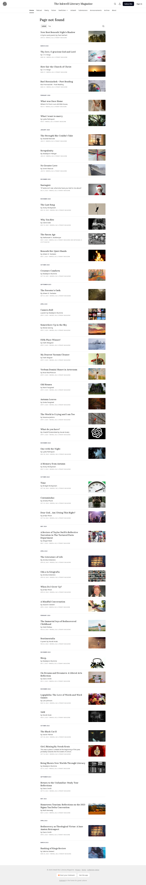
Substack (62, 880)
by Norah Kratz (46, 715)
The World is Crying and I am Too (58, 414)
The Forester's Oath (50, 290)
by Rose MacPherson (48, 372)
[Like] (42, 40)
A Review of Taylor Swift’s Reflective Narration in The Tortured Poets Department (59, 535)
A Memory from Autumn (53, 463)
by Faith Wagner (47, 357)
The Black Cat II (49, 731)
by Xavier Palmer (47, 734)
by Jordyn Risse (46, 515)
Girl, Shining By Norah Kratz (55, 746)
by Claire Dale (46, 223)
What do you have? (50, 429)
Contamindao (47, 498)
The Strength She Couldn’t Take (57, 135)
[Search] (115, 4)
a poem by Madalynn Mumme (52, 313)
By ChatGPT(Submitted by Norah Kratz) (55, 432)
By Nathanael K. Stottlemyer (51, 237)
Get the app (83, 875)
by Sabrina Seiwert (47, 851)
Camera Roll (47, 310)
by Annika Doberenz (48, 575)
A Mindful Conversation (53, 601)
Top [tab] (49, 26)
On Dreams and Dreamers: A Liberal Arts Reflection (61, 674)
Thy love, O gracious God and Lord (58, 51)
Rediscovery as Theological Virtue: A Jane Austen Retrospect (62, 828)
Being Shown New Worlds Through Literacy (63, 763)
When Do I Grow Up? (51, 586)
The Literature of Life (52, 557)
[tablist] (46, 26)
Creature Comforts (50, 270)
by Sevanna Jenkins (48, 417)
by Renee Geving (47, 328)
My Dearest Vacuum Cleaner (55, 354)
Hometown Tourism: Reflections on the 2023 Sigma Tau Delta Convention (63, 806)
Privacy (77, 870)
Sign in (139, 4)
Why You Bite (47, 219)
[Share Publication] (120, 4)
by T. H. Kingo (46, 55)
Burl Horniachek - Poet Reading (57, 81)
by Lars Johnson (46, 700)
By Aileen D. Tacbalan (48, 293)
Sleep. (43, 658)
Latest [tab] (44, 26)
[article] (73, 36)
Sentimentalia (48, 638)
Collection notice (93, 870)
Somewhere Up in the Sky (54, 325)
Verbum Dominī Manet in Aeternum (59, 369)
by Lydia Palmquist (48, 119)
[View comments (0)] (56, 40)
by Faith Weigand (47, 343)
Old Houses (46, 384)
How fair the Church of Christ (56, 66)
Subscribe (128, 4)
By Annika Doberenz (48, 560)
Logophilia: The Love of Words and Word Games (61, 696)
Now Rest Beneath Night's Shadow (58, 32)
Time (43, 483)
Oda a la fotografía (50, 572)
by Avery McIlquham (48, 208)
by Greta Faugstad (47, 402)
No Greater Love (49, 165)
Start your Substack (67, 875)
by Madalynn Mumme (49, 274)
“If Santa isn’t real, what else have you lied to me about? (61, 188)
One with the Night (50, 449)
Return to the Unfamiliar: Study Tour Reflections (59, 784)
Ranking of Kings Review (53, 848)
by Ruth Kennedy (47, 810)
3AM (43, 712)
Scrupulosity (47, 150)
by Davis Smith (46, 679)
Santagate (46, 185)
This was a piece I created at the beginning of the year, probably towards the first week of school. (60, 750)
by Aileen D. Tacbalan (48, 254)
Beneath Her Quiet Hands (53, 251)
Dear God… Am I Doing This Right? (58, 512)
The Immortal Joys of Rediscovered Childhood (58, 622)
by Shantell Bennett (48, 139)
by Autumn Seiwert (48, 604)
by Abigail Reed (46, 541)
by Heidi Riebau (46, 627)
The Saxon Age (48, 234)
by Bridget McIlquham (49, 486)
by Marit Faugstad (47, 387)
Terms (84, 870)
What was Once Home (52, 101)
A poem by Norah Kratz (49, 641)
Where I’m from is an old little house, (54, 104)
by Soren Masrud (47, 168)
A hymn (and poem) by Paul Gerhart (54, 35)
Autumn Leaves (48, 399)
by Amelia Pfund (47, 501)
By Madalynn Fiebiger (49, 153)
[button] (31, 10)
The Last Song (48, 204)
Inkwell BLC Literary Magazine (56, 37)
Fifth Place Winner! (50, 340)
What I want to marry (52, 116)
